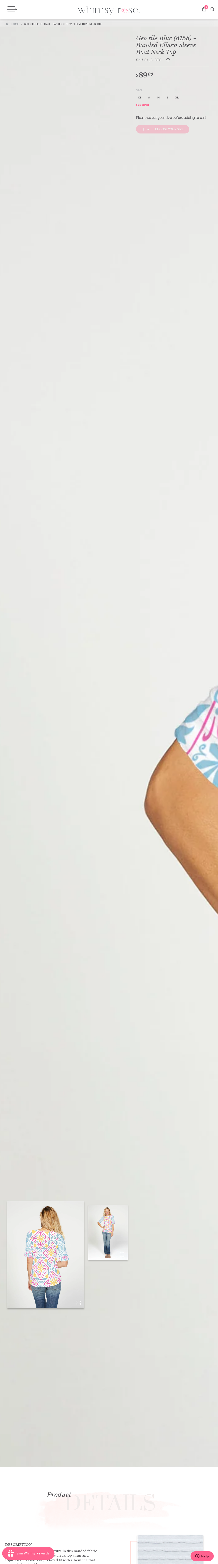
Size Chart (142, 105)
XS (139, 97)
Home (15, 24)
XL (177, 97)
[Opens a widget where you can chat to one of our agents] (202, 1556)
